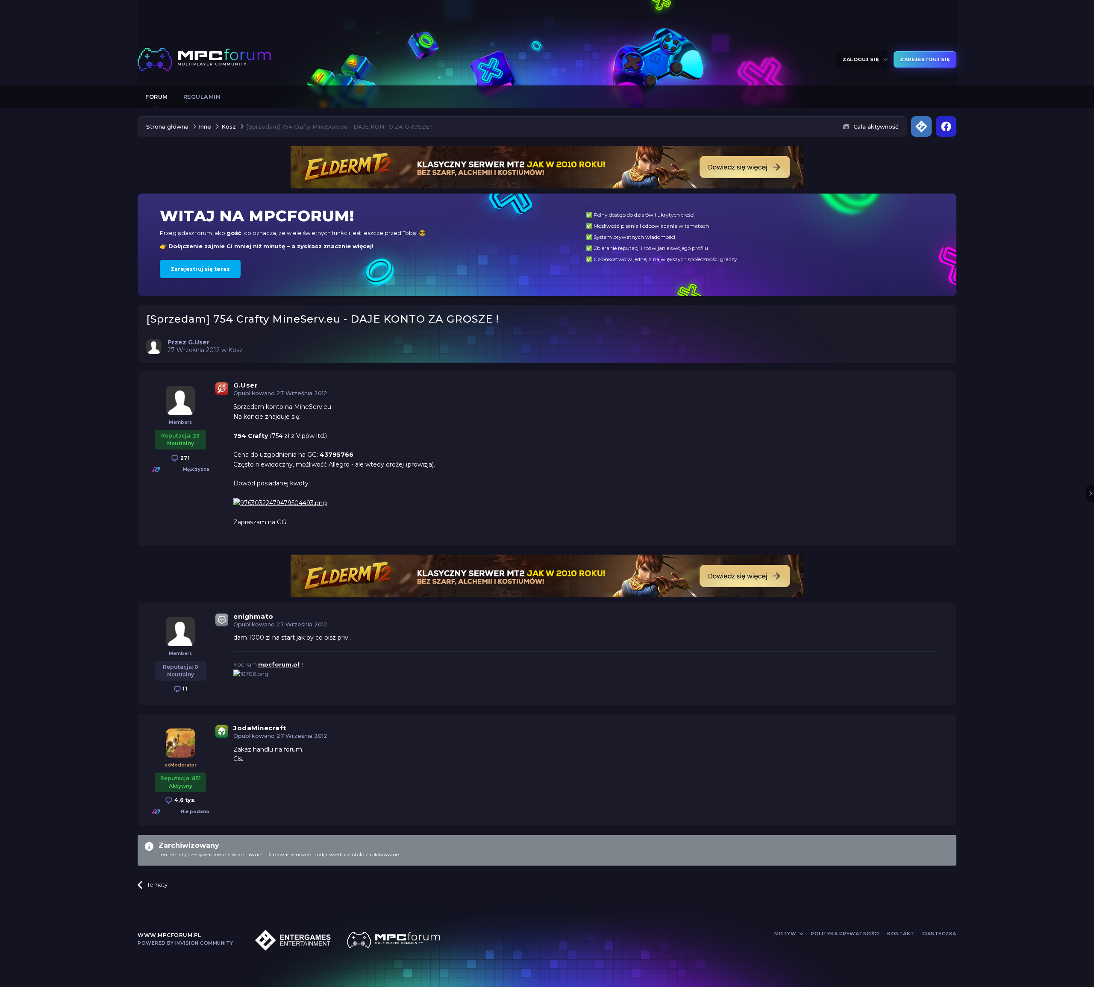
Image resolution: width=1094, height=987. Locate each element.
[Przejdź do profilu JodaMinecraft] (180, 743)
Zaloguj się (862, 59)
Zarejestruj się (925, 59)
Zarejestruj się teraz (200, 269)
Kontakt (901, 934)
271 (184, 458)
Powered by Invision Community (185, 943)
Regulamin (202, 96)
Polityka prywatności (845, 934)
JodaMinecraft (259, 728)
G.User (245, 385)
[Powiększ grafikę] (280, 502)
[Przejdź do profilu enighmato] (180, 631)
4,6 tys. (184, 800)
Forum (156, 96)
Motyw (786, 934)
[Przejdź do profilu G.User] (154, 346)
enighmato (253, 616)
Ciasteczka (939, 934)
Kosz (235, 350)
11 (184, 688)
